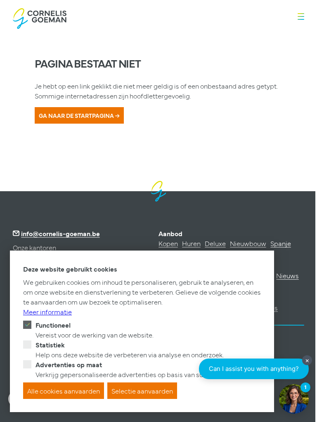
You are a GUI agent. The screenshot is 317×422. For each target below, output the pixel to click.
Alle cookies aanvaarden (63, 390)
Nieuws (287, 275)
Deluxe (215, 243)
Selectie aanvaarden (142, 390)
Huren (191, 243)
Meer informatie (47, 311)
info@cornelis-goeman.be (60, 233)
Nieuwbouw (248, 243)
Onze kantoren (34, 247)
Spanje (280, 243)
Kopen (168, 243)
